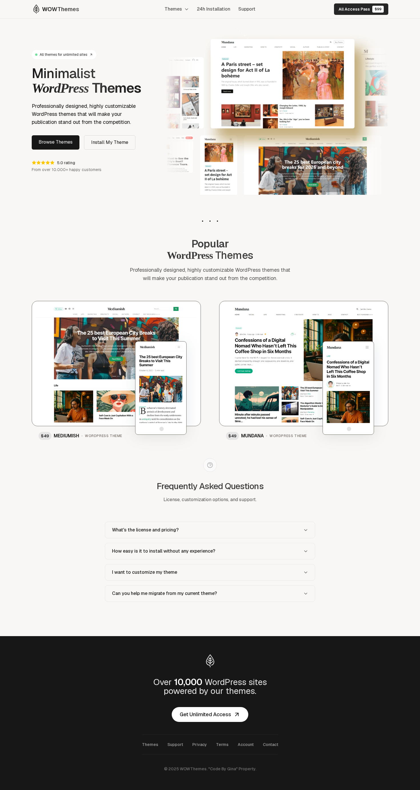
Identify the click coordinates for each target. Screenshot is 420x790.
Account (246, 744)
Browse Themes (56, 142)
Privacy (199, 744)
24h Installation (213, 9)
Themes (173, 9)
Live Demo (113, 354)
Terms (222, 744)
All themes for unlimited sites (63, 54)
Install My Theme (109, 142)
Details (184, 308)
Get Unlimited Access (205, 714)
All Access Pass (360, 9)
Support (246, 9)
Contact (270, 744)
